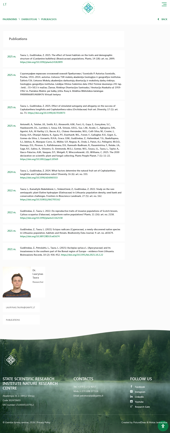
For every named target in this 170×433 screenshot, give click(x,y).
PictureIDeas (139, 422)
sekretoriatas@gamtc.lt (91, 395)
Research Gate (142, 406)
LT (5, 4)
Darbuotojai (29, 19)
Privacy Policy (43, 422)
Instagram (139, 391)
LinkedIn (139, 396)
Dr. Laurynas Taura (38, 273)
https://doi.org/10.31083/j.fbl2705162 (40, 199)
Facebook (139, 386)
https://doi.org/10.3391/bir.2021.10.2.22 (82, 254)
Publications (13, 319)
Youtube (138, 401)
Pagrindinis (10, 19)
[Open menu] (164, 5)
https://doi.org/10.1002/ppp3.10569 (39, 159)
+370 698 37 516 (89, 391)
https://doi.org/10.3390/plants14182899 (41, 62)
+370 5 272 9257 (87, 386)
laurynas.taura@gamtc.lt (20, 307)
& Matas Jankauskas (157, 422)
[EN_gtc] (88, 15)
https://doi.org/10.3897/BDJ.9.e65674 (40, 236)
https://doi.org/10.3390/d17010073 (46, 112)
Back (164, 19)
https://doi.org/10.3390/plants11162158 (41, 217)
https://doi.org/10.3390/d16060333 (39, 177)
